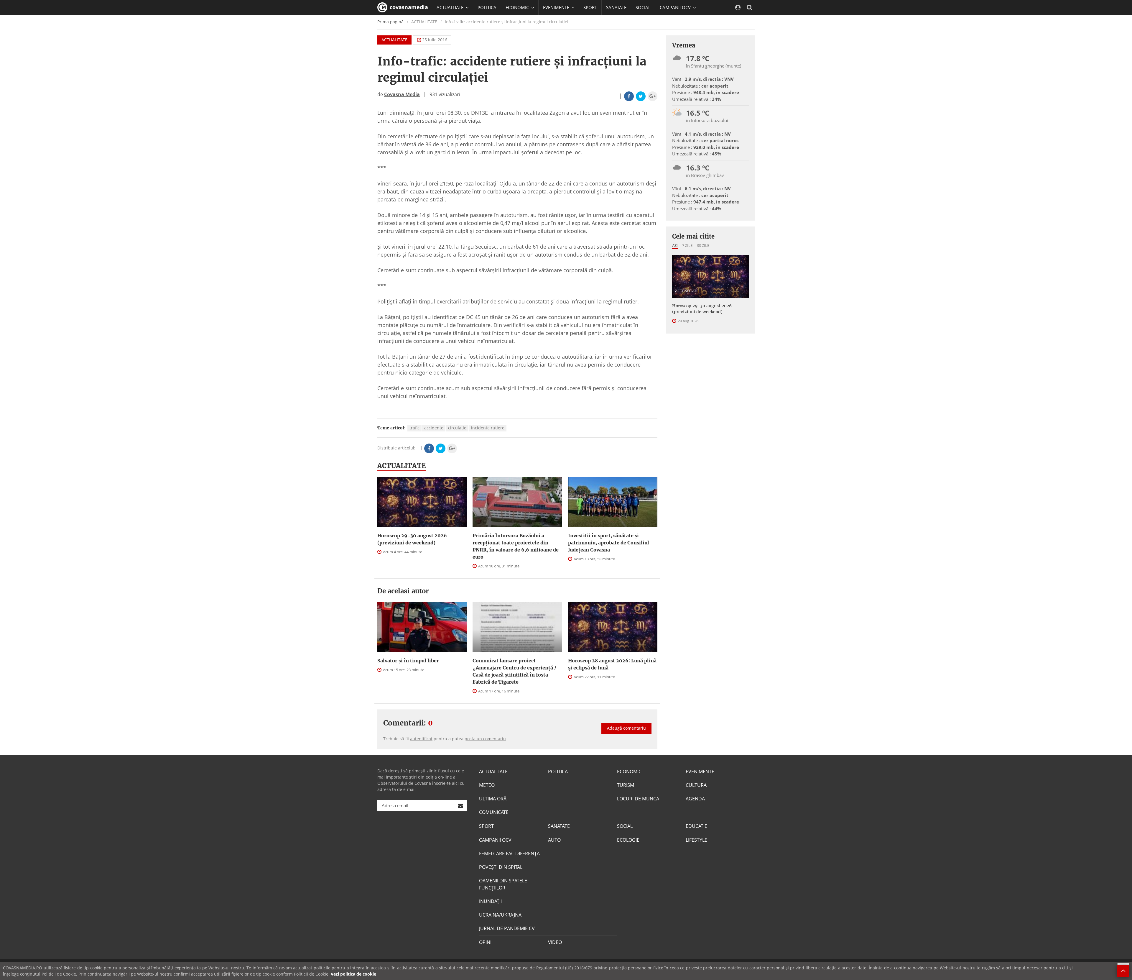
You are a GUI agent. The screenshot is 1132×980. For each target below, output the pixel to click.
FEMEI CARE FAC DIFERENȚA (509, 853)
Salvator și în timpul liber (408, 661)
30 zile (703, 245)
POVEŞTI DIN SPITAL (500, 867)
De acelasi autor (403, 591)
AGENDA (695, 798)
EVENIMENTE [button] (556, 7)
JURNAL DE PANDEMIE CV (507, 928)
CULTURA (696, 785)
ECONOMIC (629, 771)
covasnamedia (408, 7)
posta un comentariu (485, 738)
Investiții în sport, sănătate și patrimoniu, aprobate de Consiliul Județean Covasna (608, 543)
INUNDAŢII (490, 901)
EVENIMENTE (700, 771)
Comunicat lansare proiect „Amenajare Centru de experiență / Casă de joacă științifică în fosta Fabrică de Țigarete (514, 671)
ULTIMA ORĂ (492, 798)
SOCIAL (643, 7)
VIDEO (555, 942)
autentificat (421, 738)
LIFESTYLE (696, 840)
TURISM (625, 785)
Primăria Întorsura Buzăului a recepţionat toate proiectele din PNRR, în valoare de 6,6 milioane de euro (516, 546)
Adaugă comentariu (626, 728)
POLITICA (487, 7)
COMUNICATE (494, 812)
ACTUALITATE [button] (451, 7)
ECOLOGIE (628, 840)
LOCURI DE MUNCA (638, 798)
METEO (487, 785)
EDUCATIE (446, 22)
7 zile (687, 245)
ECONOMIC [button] (518, 7)
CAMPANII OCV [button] (676, 7)
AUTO (554, 840)
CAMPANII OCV (495, 840)
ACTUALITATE (394, 39)
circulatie (457, 428)
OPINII (486, 942)
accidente (433, 428)
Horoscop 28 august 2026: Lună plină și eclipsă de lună (612, 664)
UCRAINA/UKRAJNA (500, 915)
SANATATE (616, 7)
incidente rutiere (487, 428)
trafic (414, 428)
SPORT (590, 7)
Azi (675, 245)
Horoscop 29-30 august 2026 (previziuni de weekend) (412, 539)
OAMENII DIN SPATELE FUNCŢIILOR (503, 884)
